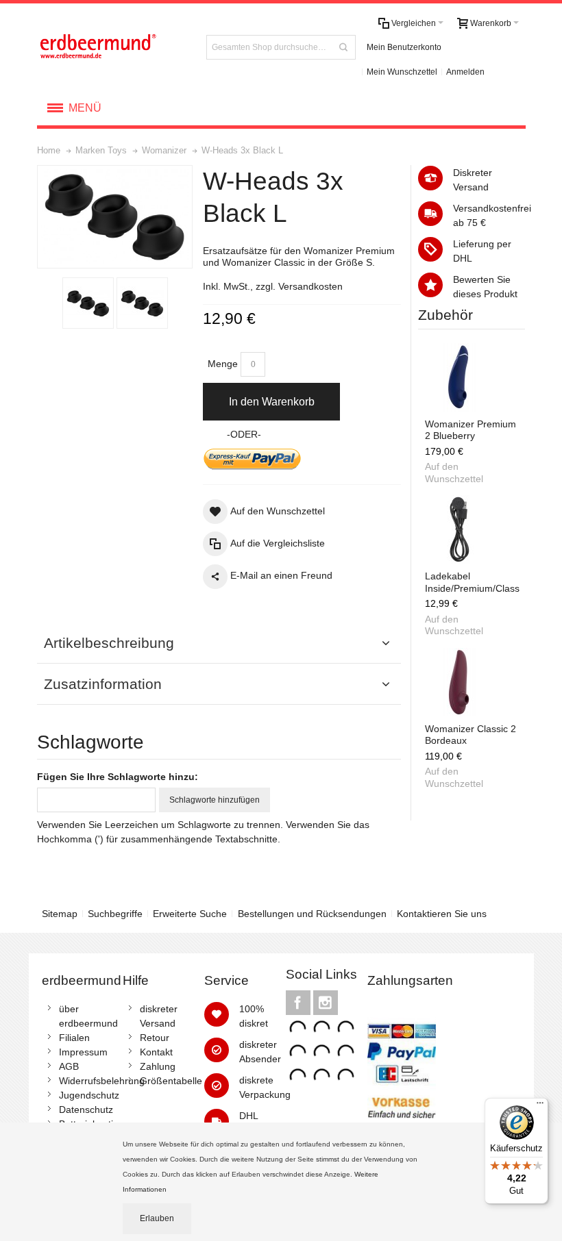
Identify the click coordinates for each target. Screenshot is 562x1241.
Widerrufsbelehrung (102, 1080)
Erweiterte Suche (190, 913)
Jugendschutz (89, 1095)
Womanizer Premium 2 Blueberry (470, 430)
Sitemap (59, 913)
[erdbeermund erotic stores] (113, 47)
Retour (154, 1037)
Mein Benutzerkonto (404, 47)
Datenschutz (86, 1109)
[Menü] (540, 1106)
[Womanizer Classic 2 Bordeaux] (459, 682)
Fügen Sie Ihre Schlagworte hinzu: (117, 776)
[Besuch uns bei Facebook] (299, 1002)
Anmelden (465, 72)
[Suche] (343, 47)
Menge (223, 363)
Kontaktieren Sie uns (442, 913)
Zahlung (157, 1066)
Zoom (115, 217)
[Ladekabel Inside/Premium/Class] (459, 529)
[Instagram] (325, 1002)
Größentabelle (171, 1080)
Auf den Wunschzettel (454, 472)
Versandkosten (310, 286)
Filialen (74, 1037)
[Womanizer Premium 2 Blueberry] (459, 377)
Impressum (83, 1051)
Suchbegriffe (115, 913)
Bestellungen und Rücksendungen (312, 913)
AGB (69, 1066)
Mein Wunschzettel (402, 72)
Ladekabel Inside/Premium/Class (472, 582)
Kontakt (156, 1051)
